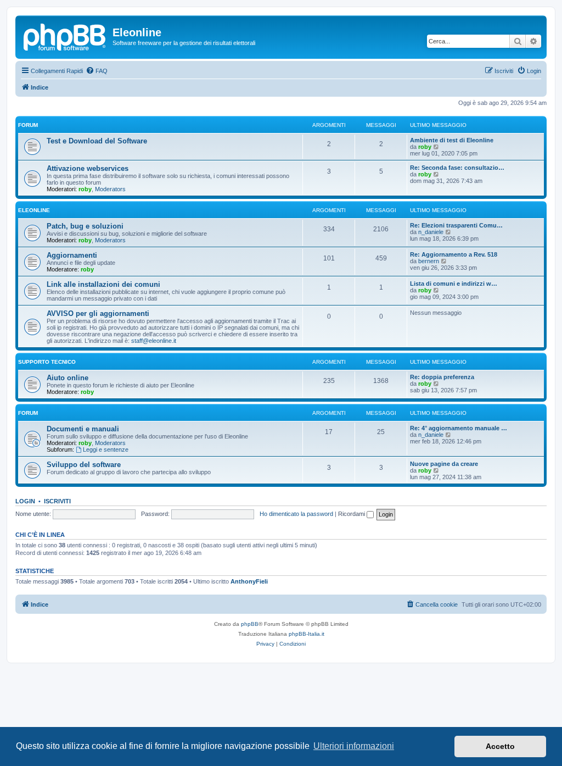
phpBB (249, 624)
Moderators (110, 189)
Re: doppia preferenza (442, 377)
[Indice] (65, 35)
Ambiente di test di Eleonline (451, 140)
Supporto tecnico (47, 362)
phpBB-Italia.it (306, 634)
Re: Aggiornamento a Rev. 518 (453, 254)
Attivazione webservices (87, 168)
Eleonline (34, 210)
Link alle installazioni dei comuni (103, 284)
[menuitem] (97, 70)
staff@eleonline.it (153, 340)
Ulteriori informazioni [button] (353, 746)
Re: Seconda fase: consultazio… (457, 167)
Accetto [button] (500, 746)
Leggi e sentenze (105, 449)
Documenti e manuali (83, 429)
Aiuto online (67, 378)
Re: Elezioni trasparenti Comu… (456, 225)
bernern (428, 261)
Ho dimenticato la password (296, 513)
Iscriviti (57, 501)
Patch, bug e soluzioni (85, 226)
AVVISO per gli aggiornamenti (98, 313)
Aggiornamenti (72, 255)
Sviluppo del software (84, 464)
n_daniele (430, 232)
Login (25, 501)
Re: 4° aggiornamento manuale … (458, 428)
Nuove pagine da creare (444, 463)
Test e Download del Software (97, 141)
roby (424, 146)
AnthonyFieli (249, 581)
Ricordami (352, 513)
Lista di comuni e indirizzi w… (453, 283)
